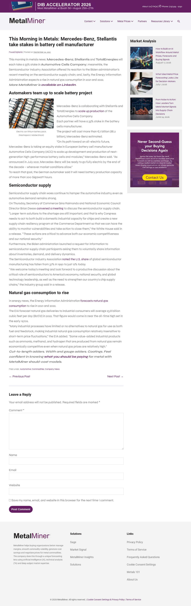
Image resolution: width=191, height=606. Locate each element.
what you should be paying (66, 357)
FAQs (155, 6)
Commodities (38, 369)
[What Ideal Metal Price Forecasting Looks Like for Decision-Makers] (141, 83)
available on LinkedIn (58, 85)
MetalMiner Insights (82, 557)
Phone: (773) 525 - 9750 (170, 6)
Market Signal (78, 549)
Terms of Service (137, 549)
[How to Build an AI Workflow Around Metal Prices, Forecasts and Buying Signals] (141, 58)
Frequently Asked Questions (143, 557)
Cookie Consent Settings (141, 564)
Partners (142, 21)
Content (88, 21)
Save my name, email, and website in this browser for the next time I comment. (62, 500)
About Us (146, 6)
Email (12, 470)
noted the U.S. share (75, 259)
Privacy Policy (135, 542)
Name (13, 455)
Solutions (105, 21)
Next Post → (115, 376)
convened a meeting (50, 208)
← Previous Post (19, 376)
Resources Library (161, 21)
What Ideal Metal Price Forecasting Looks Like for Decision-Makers (167, 78)
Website (14, 485)
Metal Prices (124, 21)
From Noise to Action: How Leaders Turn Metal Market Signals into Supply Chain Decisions (166, 106)
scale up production (91, 111)
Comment (16, 410)
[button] (178, 21)
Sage (73, 542)
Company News (52, 369)
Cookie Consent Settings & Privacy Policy (106, 599)
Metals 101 (133, 572)
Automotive (25, 369)
